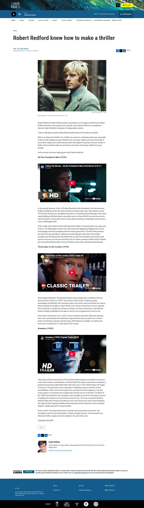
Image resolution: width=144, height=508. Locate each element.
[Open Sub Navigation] (17, 20)
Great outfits (61, 316)
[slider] (22, 14)
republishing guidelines (81, 473)
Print (128, 50)
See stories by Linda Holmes (60, 450)
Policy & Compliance (85, 490)
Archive (81, 485)
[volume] (19, 14)
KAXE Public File (110, 485)
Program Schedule (84, 20)
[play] (13, 14)
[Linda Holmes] (42, 446)
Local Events (67, 20)
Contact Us (56, 490)
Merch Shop (117, 20)
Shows (31, 20)
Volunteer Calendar (102, 20)
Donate (128, 5)
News (13, 20)
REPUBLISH (28, 472)
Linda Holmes (24, 49)
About (54, 20)
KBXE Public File (110, 490)
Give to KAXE (43, 20)
